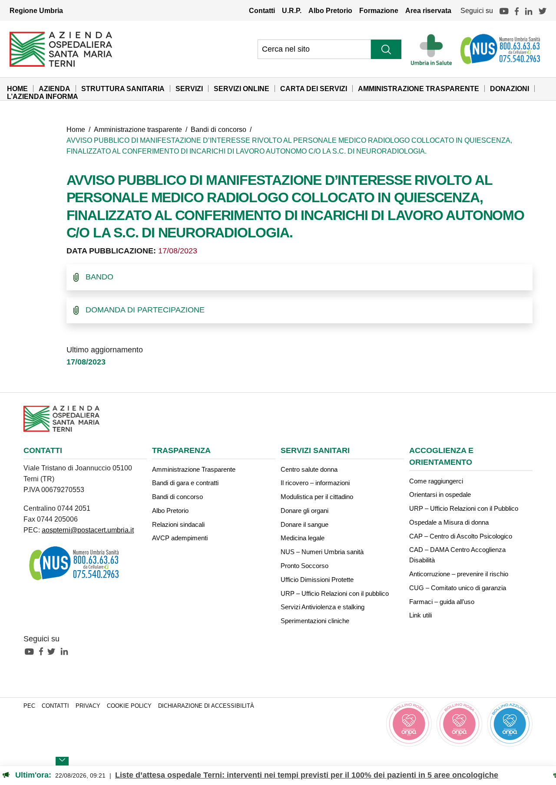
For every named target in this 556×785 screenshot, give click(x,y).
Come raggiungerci (436, 481)
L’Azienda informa (42, 96)
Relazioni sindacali (178, 524)
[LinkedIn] (528, 10)
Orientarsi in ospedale (440, 494)
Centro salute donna (309, 469)
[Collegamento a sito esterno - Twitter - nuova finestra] (53, 651)
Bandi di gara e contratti (185, 482)
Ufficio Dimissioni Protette (317, 579)
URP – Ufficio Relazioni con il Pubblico (463, 508)
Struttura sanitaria (123, 88)
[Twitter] (542, 10)
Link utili (420, 615)
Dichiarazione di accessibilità (206, 706)
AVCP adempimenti (180, 538)
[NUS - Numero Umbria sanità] (500, 49)
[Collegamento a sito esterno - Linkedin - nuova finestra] (66, 651)
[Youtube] (504, 10)
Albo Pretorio (330, 10)
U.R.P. (291, 10)
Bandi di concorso (218, 129)
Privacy (88, 706)
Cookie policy (129, 706)
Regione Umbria (36, 10)
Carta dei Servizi (313, 88)
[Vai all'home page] (61, 48)
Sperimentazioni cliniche (315, 620)
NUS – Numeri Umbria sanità (322, 551)
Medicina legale (302, 538)
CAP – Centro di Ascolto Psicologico (460, 536)
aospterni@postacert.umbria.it (88, 530)
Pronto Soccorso (304, 565)
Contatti (262, 10)
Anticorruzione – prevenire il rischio (458, 574)
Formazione (378, 10)
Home (17, 88)
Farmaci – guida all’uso (441, 601)
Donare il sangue (304, 524)
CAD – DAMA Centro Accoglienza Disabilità (457, 555)
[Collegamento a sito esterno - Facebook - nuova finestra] (43, 651)
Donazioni (509, 88)
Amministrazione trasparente (138, 129)
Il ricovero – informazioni (315, 482)
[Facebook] (517, 10)
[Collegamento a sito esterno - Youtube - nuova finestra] (31, 651)
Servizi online (241, 88)
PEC (29, 706)
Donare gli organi (304, 510)
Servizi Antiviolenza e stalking (322, 607)
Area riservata (428, 10)
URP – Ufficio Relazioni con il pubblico (335, 593)
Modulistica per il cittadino (317, 496)
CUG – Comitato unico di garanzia (457, 587)
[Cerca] (386, 49)
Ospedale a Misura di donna (449, 522)
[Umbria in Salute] (434, 49)
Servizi (189, 88)
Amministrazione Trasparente (418, 88)
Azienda (54, 88)
